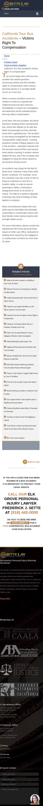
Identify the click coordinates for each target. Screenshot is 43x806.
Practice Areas (10, 62)
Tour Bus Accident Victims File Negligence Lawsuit (19, 418)
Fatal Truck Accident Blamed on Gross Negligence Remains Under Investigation (18, 334)
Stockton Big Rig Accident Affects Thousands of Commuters (20, 409)
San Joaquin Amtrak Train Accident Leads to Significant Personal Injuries (20, 401)
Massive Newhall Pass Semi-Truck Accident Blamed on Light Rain (20, 357)
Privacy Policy (5, 598)
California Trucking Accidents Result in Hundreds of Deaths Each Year (18, 325)
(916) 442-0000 (24, 512)
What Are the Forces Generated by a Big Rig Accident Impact (20, 290)
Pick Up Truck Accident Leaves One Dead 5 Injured (20, 383)
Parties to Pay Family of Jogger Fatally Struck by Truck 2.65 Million (21, 374)
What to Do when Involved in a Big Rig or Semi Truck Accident (19, 282)
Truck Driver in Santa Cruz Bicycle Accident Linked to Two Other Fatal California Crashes (20, 427)
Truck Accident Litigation (15, 65)
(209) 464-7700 (12, 735)
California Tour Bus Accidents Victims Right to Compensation (21, 316)
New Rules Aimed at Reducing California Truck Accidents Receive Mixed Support (19, 366)
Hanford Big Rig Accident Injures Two (19, 341)
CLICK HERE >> (20, 523)
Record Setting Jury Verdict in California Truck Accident (21, 392)
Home (6, 13)
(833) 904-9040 (5, 757)
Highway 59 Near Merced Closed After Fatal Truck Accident (20, 348)
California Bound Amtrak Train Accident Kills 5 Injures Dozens (21, 299)
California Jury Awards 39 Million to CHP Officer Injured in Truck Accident (19, 308)
